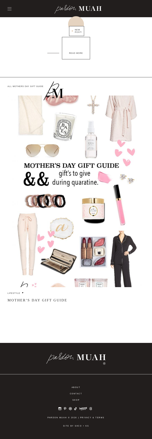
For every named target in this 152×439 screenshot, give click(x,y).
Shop (76, 400)
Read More (76, 53)
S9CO (78, 426)
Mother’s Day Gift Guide (37, 300)
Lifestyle (14, 293)
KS (87, 426)
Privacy (86, 418)
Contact (76, 394)
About (76, 387)
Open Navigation (9, 8)
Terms (99, 418)
